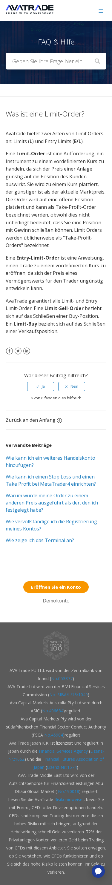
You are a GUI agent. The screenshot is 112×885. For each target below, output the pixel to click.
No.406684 (52, 711)
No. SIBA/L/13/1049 (68, 694)
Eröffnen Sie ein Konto (56, 587)
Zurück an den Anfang (31, 420)
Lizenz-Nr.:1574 (62, 767)
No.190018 (68, 791)
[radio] (40, 386)
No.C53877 (62, 678)
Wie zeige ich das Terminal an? (40, 540)
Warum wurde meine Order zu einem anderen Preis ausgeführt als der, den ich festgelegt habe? (52, 502)
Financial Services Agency (63, 751)
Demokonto (56, 600)
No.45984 (53, 735)
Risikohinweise (69, 799)
